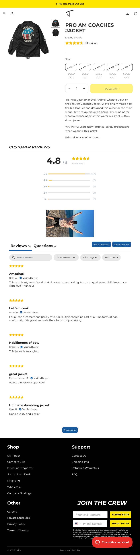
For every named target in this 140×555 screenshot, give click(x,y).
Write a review (121, 244)
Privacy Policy (16, 524)
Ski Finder (13, 455)
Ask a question (101, 244)
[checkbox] (111, 257)
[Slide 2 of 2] (56, 33)
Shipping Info (80, 461)
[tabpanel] (70, 345)
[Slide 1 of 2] (56, 23)
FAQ (74, 474)
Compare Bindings (19, 493)
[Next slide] (45, 40)
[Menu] (4, 13)
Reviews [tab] (21, 246)
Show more (70, 430)
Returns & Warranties (85, 468)
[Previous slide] (11, 40)
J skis (18, 550)
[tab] (44, 246)
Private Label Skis (18, 517)
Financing (13, 480)
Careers (12, 511)
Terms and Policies (70, 550)
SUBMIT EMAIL (120, 514)
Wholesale (14, 486)
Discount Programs (19, 468)
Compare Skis (16, 461)
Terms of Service (17, 530)
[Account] (128, 13)
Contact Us (79, 455)
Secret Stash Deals (19, 474)
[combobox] (77, 523)
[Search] (12, 13)
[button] (70, 174)
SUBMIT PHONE (120, 523)
